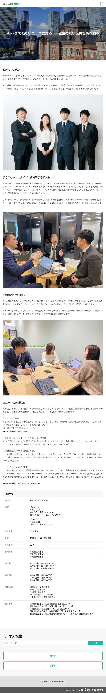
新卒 (53, 665)
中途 (53, 655)
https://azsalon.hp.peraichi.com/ (15, 431)
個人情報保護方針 (58, 681)
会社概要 (44, 681)
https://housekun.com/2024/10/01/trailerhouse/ (21, 483)
